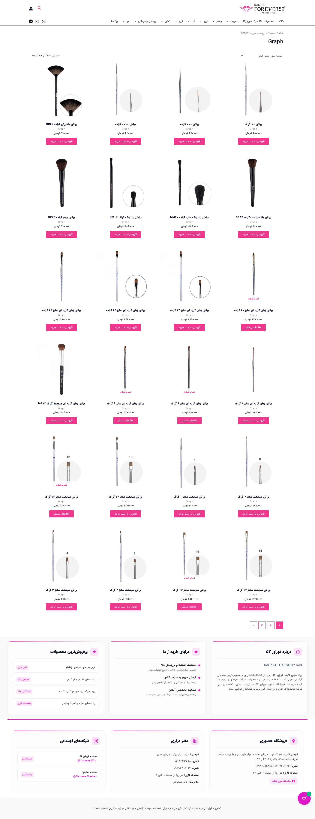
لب (193, 21)
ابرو (206, 21)
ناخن (167, 21)
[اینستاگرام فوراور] (37, 21)
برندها (114, 21)
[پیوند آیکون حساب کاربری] (31, 8)
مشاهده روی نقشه (281, 781)
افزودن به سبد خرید (253, 141)
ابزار (181, 21)
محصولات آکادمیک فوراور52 (258, 21)
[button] (39, 8)
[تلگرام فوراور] (31, 21)
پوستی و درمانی (147, 21)
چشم (219, 21)
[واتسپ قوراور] (44, 21)
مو (128, 21)
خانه (281, 21)
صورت (234, 21)
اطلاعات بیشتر (253, 327)
